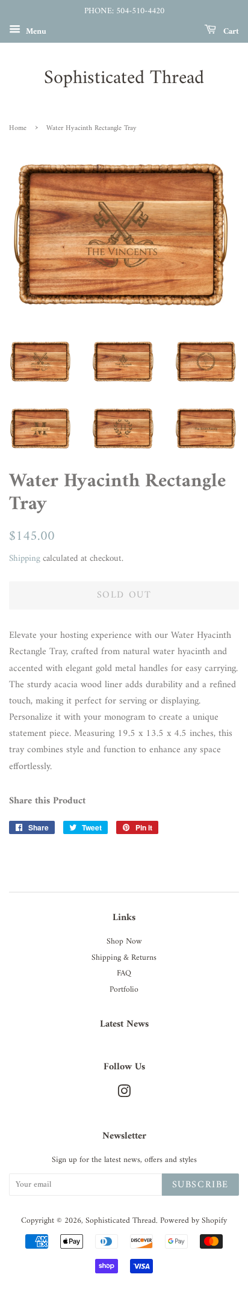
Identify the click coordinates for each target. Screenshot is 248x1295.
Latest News (124, 1024)
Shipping (24, 559)
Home (17, 128)
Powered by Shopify (193, 1221)
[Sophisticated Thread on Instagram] (124, 1094)
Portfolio (124, 990)
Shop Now (124, 942)
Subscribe (200, 1184)
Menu (34, 31)
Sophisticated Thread (124, 78)
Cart (230, 31)
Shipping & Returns (124, 958)
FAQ (124, 973)
